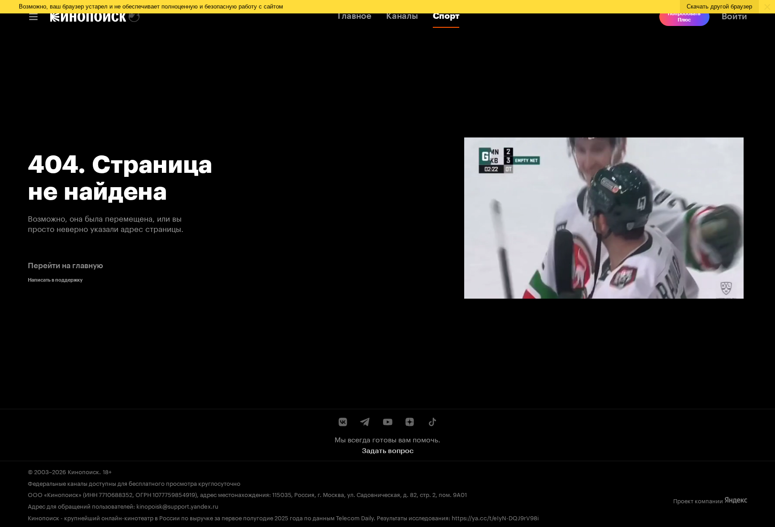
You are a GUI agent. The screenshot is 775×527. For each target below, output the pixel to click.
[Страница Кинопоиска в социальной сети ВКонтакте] (342, 422)
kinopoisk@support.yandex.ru (177, 505)
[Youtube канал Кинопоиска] (387, 422)
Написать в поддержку (55, 280)
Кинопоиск (83, 471)
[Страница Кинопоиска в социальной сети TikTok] (432, 422)
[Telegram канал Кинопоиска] (365, 422)
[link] (88, 17)
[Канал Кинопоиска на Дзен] (409, 422)
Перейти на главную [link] (65, 265)
